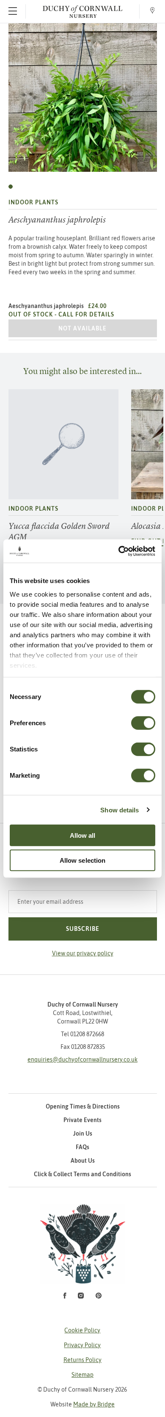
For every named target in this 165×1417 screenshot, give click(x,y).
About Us (83, 1160)
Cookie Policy (82, 1330)
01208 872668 (87, 1034)
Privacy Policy (82, 1345)
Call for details (86, 314)
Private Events (82, 1120)
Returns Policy (82, 1359)
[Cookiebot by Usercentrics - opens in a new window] (118, 550)
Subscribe (82, 928)
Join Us (82, 1133)
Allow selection (83, 860)
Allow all (83, 835)
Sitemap (83, 1374)
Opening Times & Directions (83, 1106)
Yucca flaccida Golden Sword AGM (59, 531)
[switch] (143, 723)
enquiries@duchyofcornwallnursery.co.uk (83, 1059)
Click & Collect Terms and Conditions (82, 1174)
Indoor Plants (33, 202)
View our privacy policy (82, 953)
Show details (119, 809)
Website (82, 1404)
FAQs (82, 1147)
